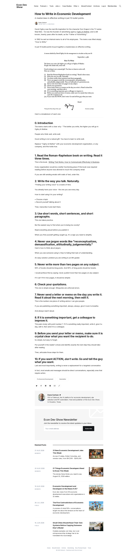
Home (36, 6)
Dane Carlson (42, 22)
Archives (96, 6)
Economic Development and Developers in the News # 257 (65, 487)
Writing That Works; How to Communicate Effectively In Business (74, 162)
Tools (51, 6)
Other (76, 6)
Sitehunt (62, 550)
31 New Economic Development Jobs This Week (68, 451)
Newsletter (62, 379)
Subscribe (88, 428)
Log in (104, 6)
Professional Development (45, 379)
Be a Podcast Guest (80, 548)
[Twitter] (60, 395)
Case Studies (67, 6)
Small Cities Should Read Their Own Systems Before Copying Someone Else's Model (68, 525)
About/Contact (86, 6)
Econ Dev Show (21, 6)
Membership (112, 6)
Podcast (43, 6)
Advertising (70, 548)
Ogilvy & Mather (83, 32)
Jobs (57, 6)
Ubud (80, 550)
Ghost (76, 550)
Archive (64, 548)
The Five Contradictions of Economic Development (68, 504)
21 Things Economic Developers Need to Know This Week (68, 469)
